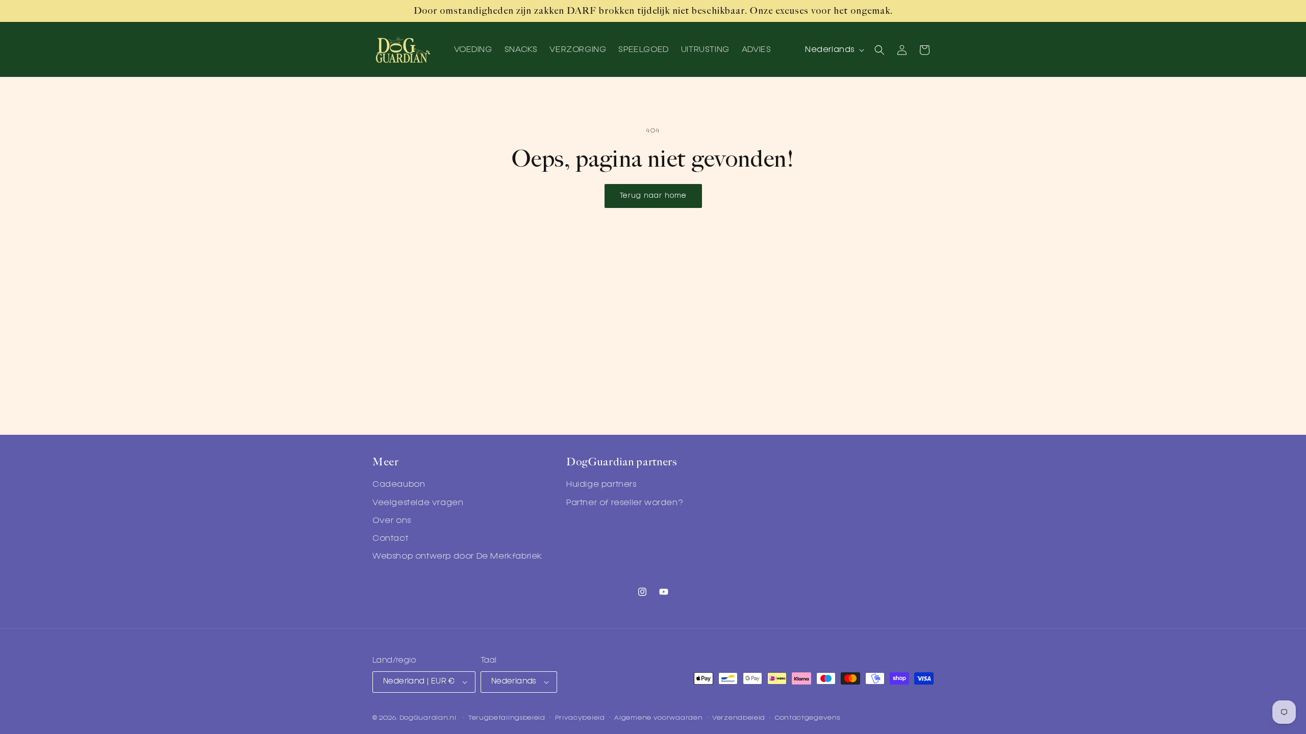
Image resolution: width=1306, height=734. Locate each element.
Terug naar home (653, 196)
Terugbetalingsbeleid (506, 718)
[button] (879, 50)
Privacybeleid (580, 718)
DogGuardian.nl (428, 718)
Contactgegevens (807, 718)
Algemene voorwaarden (658, 718)
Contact (390, 538)
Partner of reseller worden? (624, 503)
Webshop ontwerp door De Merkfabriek (457, 556)
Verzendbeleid (738, 718)
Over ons (391, 521)
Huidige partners (601, 484)
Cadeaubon (398, 484)
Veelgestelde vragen (417, 503)
